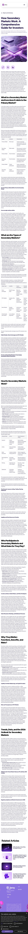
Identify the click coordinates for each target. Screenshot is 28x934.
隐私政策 (20, 889)
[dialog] (14, 923)
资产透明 (9, 894)
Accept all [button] (7, 931)
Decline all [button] (20, 931)
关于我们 (9, 889)
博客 (8, 897)
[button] (14, 929)
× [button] (26, 913)
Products (9, 892)
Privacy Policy (15, 921)
